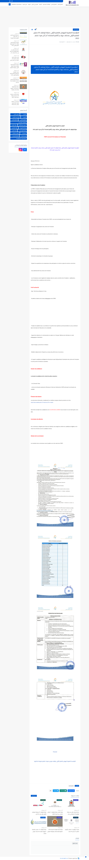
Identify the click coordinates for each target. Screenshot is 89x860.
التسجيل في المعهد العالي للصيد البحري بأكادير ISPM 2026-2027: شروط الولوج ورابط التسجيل (15, 103)
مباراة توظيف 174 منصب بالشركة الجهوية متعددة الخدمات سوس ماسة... (39, 831)
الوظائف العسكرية (46, 4)
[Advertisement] (44, 17)
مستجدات (24, 133)
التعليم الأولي (16, 114)
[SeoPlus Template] (78, 858)
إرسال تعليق (75, 843)
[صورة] (23, 34)
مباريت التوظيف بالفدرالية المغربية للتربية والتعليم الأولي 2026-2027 (14, 73)
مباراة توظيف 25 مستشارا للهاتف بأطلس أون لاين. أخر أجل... (39, 813)
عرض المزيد (34, 796)
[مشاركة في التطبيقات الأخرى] (50, 791)
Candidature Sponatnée (17, 4)
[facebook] (12, 1)
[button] (71, 790)
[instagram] (10, 1)
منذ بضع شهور (15, 77)
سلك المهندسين (22, 130)
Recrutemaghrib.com (64, 858)
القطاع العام (60, 4)
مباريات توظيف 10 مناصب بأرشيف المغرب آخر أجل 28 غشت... (72, 830)
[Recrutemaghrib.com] (72, 3)
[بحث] (10, 4)
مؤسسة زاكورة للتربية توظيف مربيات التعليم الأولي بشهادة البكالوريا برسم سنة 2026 (14, 66)
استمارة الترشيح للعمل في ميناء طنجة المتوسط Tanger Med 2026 (14, 36)
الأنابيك (40, 4)
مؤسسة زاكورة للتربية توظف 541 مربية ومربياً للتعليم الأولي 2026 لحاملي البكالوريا (14, 44)
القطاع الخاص (54, 4)
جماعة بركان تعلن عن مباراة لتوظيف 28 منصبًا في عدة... (73, 813)
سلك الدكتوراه (23, 127)
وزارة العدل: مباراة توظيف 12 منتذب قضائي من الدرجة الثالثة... (55, 813)
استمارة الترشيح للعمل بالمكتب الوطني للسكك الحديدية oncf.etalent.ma (14, 81)
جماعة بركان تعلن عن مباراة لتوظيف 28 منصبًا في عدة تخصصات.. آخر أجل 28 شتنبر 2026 (14, 51)
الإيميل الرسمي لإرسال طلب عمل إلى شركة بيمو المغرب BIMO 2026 (14, 95)
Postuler (55, 752)
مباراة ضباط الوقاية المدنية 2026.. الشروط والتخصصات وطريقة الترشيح (55, 830)
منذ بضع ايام (76, 810)
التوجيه (29, 4)
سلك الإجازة (14, 125)
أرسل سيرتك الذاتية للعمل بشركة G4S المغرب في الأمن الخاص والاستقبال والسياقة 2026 (14, 59)
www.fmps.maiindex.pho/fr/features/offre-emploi (42, 402)
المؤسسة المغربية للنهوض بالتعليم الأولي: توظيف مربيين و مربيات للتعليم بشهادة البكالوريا (55, 761)
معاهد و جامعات (15, 133)
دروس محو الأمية (22, 125)
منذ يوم (17, 33)
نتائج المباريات (15, 135)
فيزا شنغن (14, 130)
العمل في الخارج (35, 4)
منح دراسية (25, 4)
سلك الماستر (14, 127)
